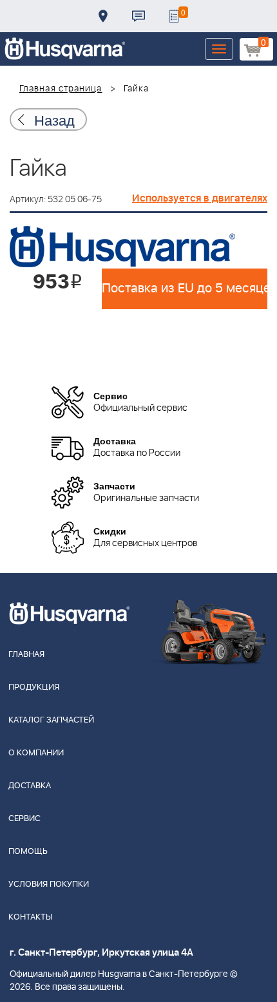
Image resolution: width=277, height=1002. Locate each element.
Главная (26, 654)
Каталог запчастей (51, 720)
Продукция (33, 687)
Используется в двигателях (199, 198)
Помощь (28, 852)
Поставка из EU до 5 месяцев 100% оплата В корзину (184, 288)
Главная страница (60, 88)
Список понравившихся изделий (173, 16)
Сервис (24, 819)
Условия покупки (48, 884)
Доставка (103, 16)
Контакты (138, 16)
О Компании (36, 753)
